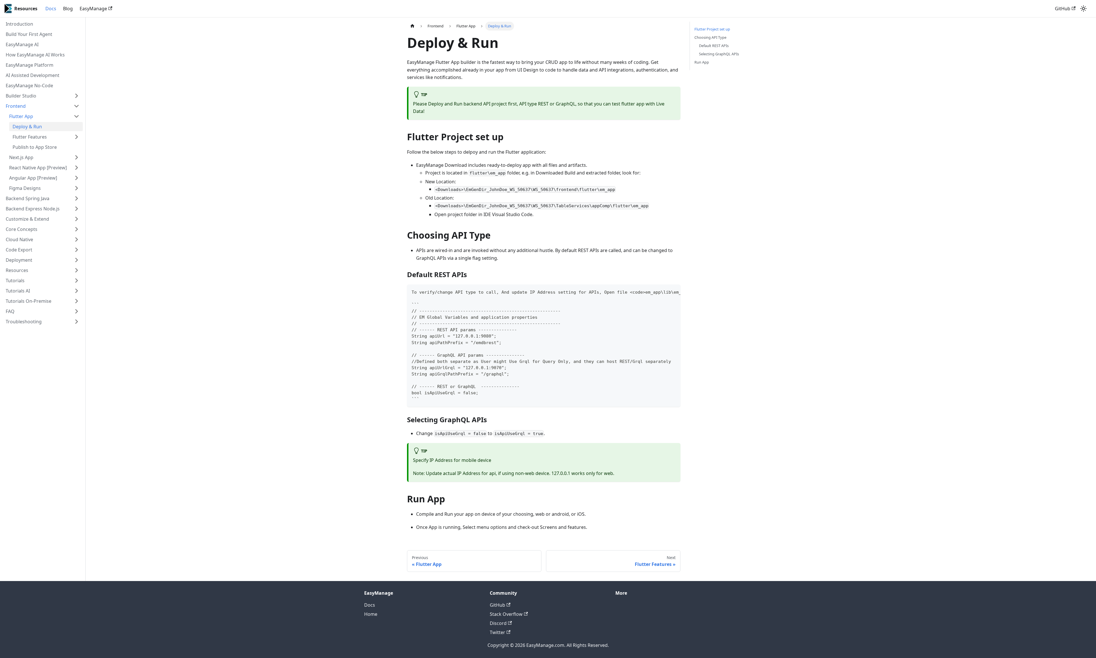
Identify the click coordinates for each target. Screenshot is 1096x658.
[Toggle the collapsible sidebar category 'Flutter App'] (76, 116)
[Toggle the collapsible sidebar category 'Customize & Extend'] (76, 219)
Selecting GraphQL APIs (719, 53)
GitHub (1062, 8)
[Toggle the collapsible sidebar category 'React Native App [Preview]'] (76, 167)
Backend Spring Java (27, 198)
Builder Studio (21, 96)
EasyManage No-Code (29, 85)
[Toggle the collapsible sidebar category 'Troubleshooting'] (76, 321)
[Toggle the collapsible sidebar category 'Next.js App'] (76, 157)
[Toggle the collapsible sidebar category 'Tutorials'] (76, 280)
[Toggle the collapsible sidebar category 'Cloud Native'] (76, 239)
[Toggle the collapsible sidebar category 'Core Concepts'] (76, 229)
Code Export (19, 250)
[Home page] (412, 26)
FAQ (10, 311)
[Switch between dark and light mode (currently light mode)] (1083, 8)
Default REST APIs (714, 45)
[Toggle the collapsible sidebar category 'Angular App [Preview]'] (76, 177)
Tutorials (15, 280)
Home (370, 614)
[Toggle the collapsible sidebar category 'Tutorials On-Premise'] (76, 301)
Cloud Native (19, 239)
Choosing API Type (710, 37)
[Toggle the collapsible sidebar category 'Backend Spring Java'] (76, 198)
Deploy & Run (27, 126)
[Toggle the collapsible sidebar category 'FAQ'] (76, 311)
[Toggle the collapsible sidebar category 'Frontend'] (76, 106)
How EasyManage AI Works (35, 55)
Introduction (19, 24)
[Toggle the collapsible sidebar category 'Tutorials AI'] (76, 290)
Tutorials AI (18, 291)
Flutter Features (30, 137)
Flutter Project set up (712, 29)
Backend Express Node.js (33, 209)
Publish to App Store (35, 147)
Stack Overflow (506, 614)
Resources (17, 270)
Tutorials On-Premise (28, 301)
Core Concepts (21, 229)
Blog (68, 8)
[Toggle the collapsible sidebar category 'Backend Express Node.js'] (76, 208)
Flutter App (21, 116)
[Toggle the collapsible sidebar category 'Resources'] (76, 270)
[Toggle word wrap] (663, 291)
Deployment (19, 260)
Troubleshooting (24, 321)
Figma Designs (25, 188)
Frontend (16, 106)
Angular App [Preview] (33, 178)
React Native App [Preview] (38, 167)
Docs (50, 8)
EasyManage (93, 8)
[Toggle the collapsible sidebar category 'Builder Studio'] (76, 95)
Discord (498, 623)
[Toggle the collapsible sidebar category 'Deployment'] (76, 260)
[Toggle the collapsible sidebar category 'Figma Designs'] (76, 188)
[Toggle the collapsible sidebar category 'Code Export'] (76, 249)
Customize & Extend (27, 219)
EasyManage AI (22, 44)
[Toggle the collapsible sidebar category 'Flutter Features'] (76, 136)
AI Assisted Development (32, 75)
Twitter (497, 632)
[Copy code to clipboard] (673, 291)
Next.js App (21, 157)
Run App (701, 62)
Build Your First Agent (29, 34)
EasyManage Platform (29, 65)
